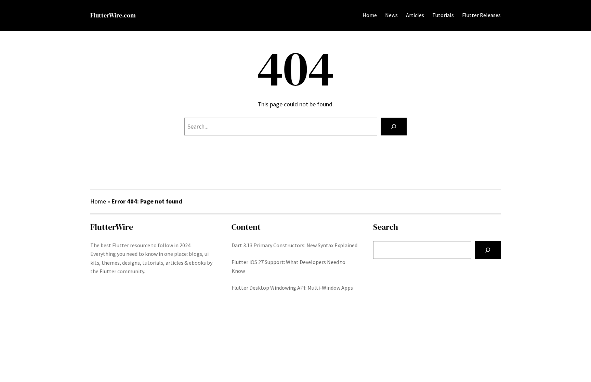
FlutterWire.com (113, 15)
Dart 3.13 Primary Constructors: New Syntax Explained (294, 245)
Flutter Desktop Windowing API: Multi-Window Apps (292, 287)
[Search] (394, 126)
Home (370, 15)
